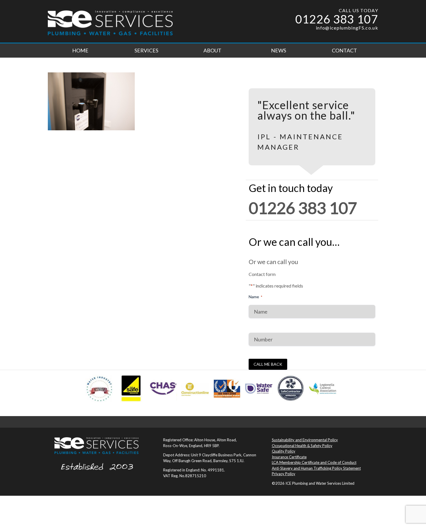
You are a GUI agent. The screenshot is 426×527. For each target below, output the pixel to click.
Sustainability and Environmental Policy (305, 440)
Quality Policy (283, 451)
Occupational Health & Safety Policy (302, 445)
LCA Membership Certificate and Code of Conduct (314, 462)
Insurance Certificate (289, 457)
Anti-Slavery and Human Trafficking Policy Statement (316, 468)
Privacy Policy (283, 473)
